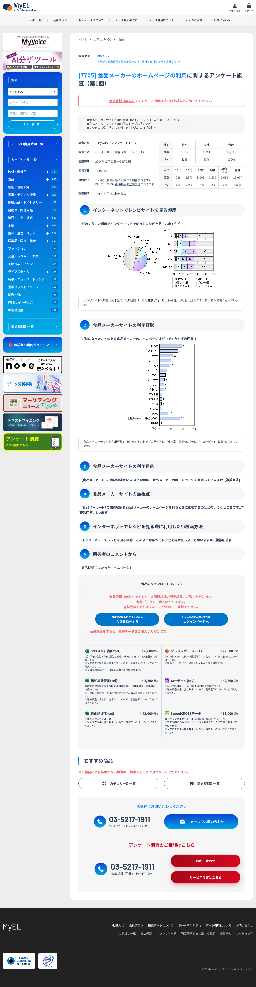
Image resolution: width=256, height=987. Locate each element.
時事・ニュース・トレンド (26, 279)
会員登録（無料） (122, 100)
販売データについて (91, 20)
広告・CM (15, 294)
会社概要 (146, 933)
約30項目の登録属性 (127, 184)
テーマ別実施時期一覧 (27, 144)
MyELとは (35, 20)
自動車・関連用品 (20, 210)
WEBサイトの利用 (20, 302)
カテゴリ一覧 (102, 39)
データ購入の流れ (126, 20)
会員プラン (60, 20)
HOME (82, 39)
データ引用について (161, 20)
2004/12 (103, 56)
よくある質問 (194, 20)
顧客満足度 (15, 310)
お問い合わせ (222, 20)
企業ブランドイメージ (23, 287)
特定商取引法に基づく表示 (198, 933)
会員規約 (225, 933)
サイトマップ (244, 933)
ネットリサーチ (166, 933)
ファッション (17, 248)
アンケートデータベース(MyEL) (20, 7)
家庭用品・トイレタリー (25, 202)
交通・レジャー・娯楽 (23, 256)
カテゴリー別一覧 (24, 159)
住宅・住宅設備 (19, 187)
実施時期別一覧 (22, 326)
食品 (121, 39)
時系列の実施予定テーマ (31, 345)
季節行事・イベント (22, 264)
